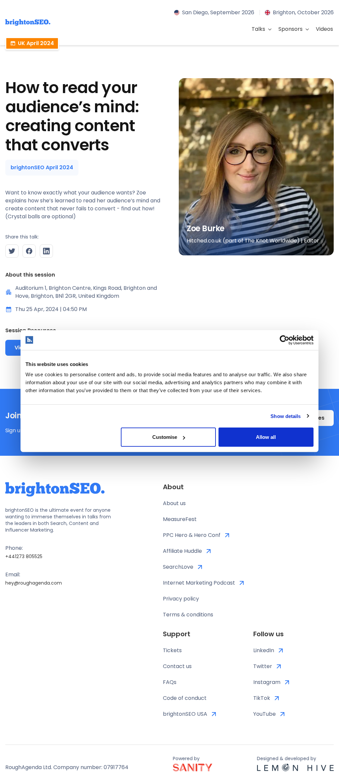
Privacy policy (181, 598)
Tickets (172, 650)
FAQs (169, 682)
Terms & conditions (188, 614)
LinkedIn (263, 650)
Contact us (177, 666)
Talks (258, 29)
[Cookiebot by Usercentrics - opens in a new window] (285, 340)
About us (174, 503)
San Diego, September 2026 (218, 12)
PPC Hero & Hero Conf (191, 535)
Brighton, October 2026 (303, 12)
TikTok (261, 698)
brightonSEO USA (185, 714)
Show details (285, 416)
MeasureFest (180, 519)
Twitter (262, 666)
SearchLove (178, 567)
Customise (164, 437)
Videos (324, 29)
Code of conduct (185, 698)
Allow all (266, 437)
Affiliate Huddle (182, 551)
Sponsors (290, 29)
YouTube (264, 714)
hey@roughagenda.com (33, 583)
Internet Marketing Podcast (199, 583)
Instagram (266, 682)
